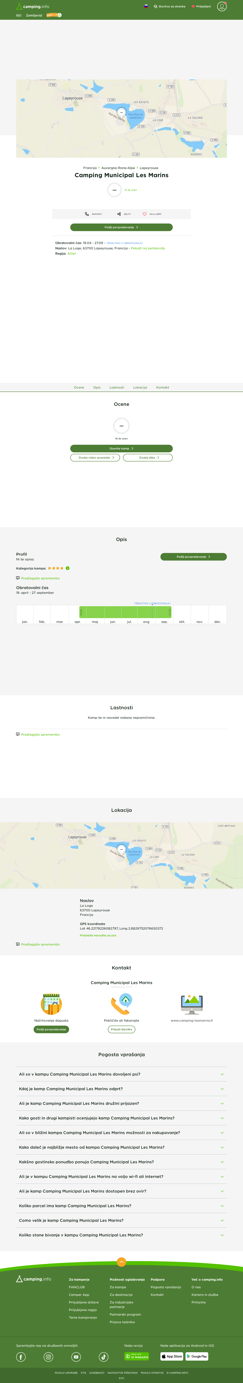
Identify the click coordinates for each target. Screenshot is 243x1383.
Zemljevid (34, 15)
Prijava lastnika (122, 1322)
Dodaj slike (147, 457)
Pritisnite (199, 1302)
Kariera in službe (205, 1294)
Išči (18, 15)
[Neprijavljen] (222, 6)
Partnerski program (125, 1314)
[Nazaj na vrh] (121, 1262)
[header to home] (32, 6)
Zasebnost (97, 1372)
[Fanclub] (54, 15)
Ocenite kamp (119, 448)
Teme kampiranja (83, 1317)
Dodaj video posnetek (94, 457)
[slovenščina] (146, 6)
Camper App (79, 1294)
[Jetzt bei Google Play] (196, 1356)
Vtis (83, 1372)
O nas (196, 1287)
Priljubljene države (84, 1302)
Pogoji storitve (152, 1372)
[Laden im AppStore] (171, 1356)
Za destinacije (121, 1294)
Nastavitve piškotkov (123, 1372)
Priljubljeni (203, 6)
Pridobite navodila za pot (98, 935)
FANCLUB (77, 1287)
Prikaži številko (121, 1029)
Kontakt (157, 1294)
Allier (71, 253)
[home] (33, 1278)
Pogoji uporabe (66, 1372)
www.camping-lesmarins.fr (192, 1020)
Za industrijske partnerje (121, 1304)
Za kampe (118, 1287)
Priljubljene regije (83, 1310)
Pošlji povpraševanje (119, 227)
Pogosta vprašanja (166, 1287)
